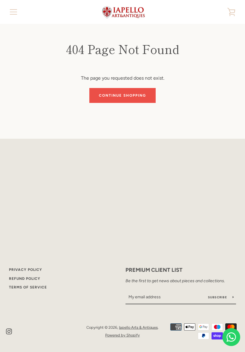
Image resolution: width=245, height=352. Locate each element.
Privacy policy (25, 270)
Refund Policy (24, 279)
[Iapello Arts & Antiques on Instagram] (9, 331)
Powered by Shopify (122, 335)
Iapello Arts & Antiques (138, 327)
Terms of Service (28, 287)
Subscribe (218, 297)
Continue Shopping (122, 95)
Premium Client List (154, 270)
